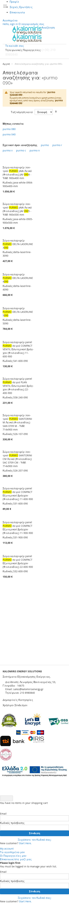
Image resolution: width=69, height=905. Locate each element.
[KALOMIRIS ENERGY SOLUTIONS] (27, 34)
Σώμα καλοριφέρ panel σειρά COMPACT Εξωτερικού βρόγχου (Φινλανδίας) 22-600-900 (18, 561)
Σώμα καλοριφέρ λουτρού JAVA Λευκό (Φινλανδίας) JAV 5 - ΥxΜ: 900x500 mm (17, 209)
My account (7, 848)
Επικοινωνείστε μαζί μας (16, 859)
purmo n (35, 150)
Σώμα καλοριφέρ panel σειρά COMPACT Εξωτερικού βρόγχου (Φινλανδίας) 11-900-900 (18, 528)
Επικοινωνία (17, 12)
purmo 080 (9, 129)
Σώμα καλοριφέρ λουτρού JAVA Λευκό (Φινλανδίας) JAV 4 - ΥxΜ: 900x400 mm (17, 173)
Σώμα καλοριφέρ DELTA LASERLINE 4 (18, 278)
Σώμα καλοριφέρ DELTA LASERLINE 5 (18, 312)
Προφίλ (14, 1)
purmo (45, 145)
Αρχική (6, 63)
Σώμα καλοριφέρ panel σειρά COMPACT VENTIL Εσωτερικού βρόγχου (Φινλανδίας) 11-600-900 (18, 349)
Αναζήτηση (48, 27)
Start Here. (25, 843)
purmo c (21, 150)
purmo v (8, 150)
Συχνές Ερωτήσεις (21, 7)
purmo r (57, 145)
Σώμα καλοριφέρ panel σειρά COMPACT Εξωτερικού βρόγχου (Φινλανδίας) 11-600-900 (18, 494)
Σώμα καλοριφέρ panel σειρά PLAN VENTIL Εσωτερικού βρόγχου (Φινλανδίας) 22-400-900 (18, 386)
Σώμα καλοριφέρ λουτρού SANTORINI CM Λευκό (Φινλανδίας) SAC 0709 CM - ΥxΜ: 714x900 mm (17, 459)
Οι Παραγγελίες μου (13, 855)
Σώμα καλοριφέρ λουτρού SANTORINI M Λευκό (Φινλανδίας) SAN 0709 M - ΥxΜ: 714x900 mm (17, 422)
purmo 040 (9, 134)
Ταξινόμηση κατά (22, 112)
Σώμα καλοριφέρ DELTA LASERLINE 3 (18, 244)
